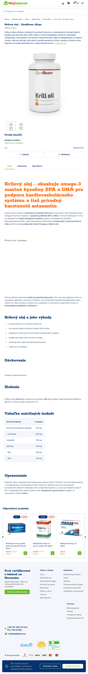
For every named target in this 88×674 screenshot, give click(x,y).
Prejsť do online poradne (17, 592)
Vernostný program (47, 584)
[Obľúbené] (68, 3)
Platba (65, 578)
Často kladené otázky (48, 581)
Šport (27, 19)
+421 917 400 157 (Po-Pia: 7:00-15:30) (17, 628)
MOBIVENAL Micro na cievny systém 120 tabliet (42, 544)
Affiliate (70, 611)
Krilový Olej (47, 19)
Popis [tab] (9, 166)
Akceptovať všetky (72, 666)
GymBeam (13, 28)
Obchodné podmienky (72, 574)
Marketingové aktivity (75, 618)
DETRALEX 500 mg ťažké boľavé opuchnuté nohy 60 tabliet (16, 545)
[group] (16, 535)
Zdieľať (25, 154)
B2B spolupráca (73, 608)
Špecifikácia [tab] (37, 166)
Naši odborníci (45, 598)
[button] (25, 553)
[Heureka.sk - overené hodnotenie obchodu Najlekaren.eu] (41, 645)
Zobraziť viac (60, 43)
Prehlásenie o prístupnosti (73, 591)
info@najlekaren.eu (17, 634)
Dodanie (66, 581)
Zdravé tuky (36, 19)
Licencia (43, 594)
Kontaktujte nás (46, 578)
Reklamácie (44, 588)
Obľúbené (65, 154)
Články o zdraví (46, 591)
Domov (7, 19)
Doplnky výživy (17, 19)
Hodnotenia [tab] (22, 166)
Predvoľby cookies (50, 666)
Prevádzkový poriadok (72, 588)
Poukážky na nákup (74, 615)
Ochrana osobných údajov (73, 584)
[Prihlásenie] (63, 3)
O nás (42, 574)
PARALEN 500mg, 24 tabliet (68, 544)
